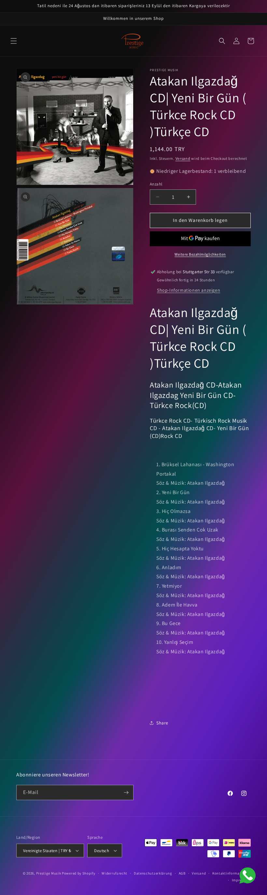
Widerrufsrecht (114, 873)
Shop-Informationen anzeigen (188, 290)
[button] (14, 41)
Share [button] (162, 723)
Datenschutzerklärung (153, 873)
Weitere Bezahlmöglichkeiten (200, 254)
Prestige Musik (48, 873)
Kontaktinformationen (231, 873)
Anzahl (156, 184)
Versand (183, 158)
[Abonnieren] (126, 792)
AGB (182, 873)
